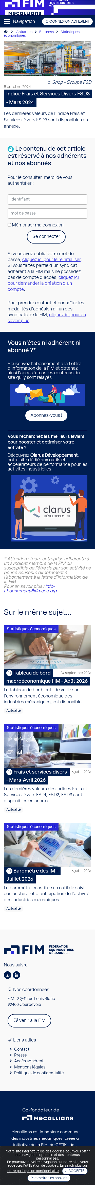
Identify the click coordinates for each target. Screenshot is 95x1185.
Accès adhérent (29, 1061)
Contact (21, 1049)
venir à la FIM (32, 1020)
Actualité (13, 710)
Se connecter (46, 236)
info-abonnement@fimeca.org (30, 588)
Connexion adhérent (69, 21)
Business (46, 32)
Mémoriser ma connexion (37, 225)
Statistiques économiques (31, 629)
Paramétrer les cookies (49, 1178)
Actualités (24, 32)
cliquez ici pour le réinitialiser (51, 260)
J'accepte (74, 1171)
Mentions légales (29, 1067)
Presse (20, 1055)
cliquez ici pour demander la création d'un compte (43, 283)
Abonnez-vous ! (46, 415)
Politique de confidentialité (39, 1073)
